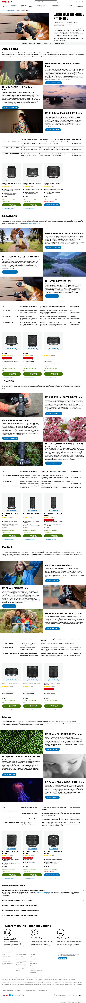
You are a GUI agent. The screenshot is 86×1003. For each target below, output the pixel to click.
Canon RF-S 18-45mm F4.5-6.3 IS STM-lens (32, 184)
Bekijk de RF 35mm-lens (9, 774)
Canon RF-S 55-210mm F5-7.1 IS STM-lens (10, 514)
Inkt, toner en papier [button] (13, 6)
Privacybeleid (18, 990)
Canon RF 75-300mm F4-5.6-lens (32, 513)
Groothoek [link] (32, 43)
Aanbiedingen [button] (79, 6)
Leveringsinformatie (6, 956)
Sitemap (17, 970)
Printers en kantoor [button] (23, 6)
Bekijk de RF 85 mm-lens (52, 628)
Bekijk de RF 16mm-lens (52, 296)
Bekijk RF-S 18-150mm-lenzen (53, 82)
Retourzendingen (5, 958)
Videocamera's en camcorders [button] (41, 6)
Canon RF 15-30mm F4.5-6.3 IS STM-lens (31, 352)
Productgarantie (19, 956)
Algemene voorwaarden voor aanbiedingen (21, 962)
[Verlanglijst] (79, 2)
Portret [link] (45, 43)
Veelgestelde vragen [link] (60, 43)
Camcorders (32, 968)
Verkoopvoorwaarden (7, 990)
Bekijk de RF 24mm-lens (52, 797)
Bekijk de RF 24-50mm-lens (53, 129)
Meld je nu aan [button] (62, 958)
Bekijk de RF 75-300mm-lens (10, 438)
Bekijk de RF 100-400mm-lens (53, 463)
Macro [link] (50, 43)
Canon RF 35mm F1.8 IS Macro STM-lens (31, 852)
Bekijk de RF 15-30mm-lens (10, 271)
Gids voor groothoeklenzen (33, 223)
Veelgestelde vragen (6, 961)
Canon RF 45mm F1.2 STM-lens (31, 683)
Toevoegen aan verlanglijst (9, 208)
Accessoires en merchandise (36, 970)
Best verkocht (33, 972)
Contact (3, 954)
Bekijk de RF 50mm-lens (52, 580)
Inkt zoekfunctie (33, 963)
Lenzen (31, 961)
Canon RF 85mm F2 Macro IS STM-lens (52, 683)
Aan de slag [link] (24, 43)
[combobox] (46, 1)
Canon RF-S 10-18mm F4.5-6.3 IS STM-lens (11, 352)
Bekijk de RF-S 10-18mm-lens (53, 247)
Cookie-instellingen (42, 990)
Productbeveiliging (20, 968)
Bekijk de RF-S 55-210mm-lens (53, 413)
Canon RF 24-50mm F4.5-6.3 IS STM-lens (52, 184)
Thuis (3, 10)
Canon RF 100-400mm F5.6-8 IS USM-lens (53, 514)
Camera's (32, 956)
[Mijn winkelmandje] (83, 2)
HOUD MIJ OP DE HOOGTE (52, 204)
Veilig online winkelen (20, 958)
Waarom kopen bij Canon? (21, 954)
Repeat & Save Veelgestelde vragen (7, 964)
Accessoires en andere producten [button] (56, 6)
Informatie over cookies (29, 990)
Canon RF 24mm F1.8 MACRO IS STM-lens (53, 852)
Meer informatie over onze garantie (39, 945)
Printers (31, 965)
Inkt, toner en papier (34, 958)
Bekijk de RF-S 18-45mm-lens (10, 107)
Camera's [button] (5, 6)
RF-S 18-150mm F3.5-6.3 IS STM (43, 892)
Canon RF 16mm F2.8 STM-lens (52, 352)
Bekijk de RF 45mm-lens (9, 606)
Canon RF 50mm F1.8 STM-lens (10, 683)
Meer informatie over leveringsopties (13, 945)
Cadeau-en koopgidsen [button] (70, 6)
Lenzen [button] (31, 6)
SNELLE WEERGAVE (11, 179)
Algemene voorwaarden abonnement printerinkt (21, 965)
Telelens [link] (39, 43)
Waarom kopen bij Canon (63, 945)
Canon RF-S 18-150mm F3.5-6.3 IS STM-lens (11, 184)
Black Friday (32, 954)
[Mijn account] (76, 2)
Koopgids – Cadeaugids (10, 10)
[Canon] (5, 1)
